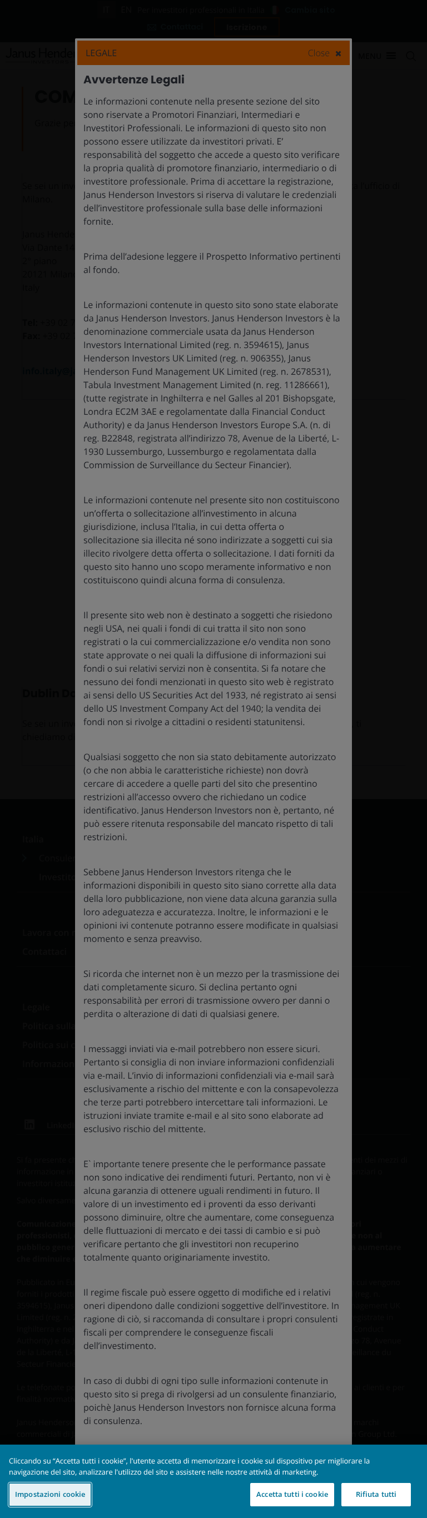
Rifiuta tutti (376, 1494)
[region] (213, 1481)
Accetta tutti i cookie (292, 1494)
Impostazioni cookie (50, 1494)
